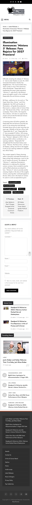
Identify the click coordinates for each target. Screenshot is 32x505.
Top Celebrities (9, 484)
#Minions (21, 189)
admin (6, 58)
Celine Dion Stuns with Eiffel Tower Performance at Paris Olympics (18, 396)
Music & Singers (9, 477)
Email (7, 266)
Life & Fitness (12, 383)
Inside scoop (8, 469)
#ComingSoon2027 (10, 189)
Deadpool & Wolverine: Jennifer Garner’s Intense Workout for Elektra (18, 387)
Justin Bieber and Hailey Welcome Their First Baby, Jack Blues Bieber (15, 361)
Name (7, 258)
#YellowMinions (18, 192)
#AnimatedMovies (14, 182)
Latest (4, 357)
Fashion (7, 462)
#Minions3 (7, 192)
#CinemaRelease (9, 186)
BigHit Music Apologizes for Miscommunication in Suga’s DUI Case (18, 377)
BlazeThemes (15, 502)
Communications (13, 373)
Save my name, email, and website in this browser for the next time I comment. (16, 283)
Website (7, 273)
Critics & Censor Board (11, 459)
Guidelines (11, 403)
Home (7, 466)
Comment (8, 237)
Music (14, 393)
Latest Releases (7, 38)
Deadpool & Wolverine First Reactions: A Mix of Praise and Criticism (19, 323)
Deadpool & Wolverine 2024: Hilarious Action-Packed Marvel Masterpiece (19, 310)
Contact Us (8, 455)
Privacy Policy (9, 480)
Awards (7, 451)
